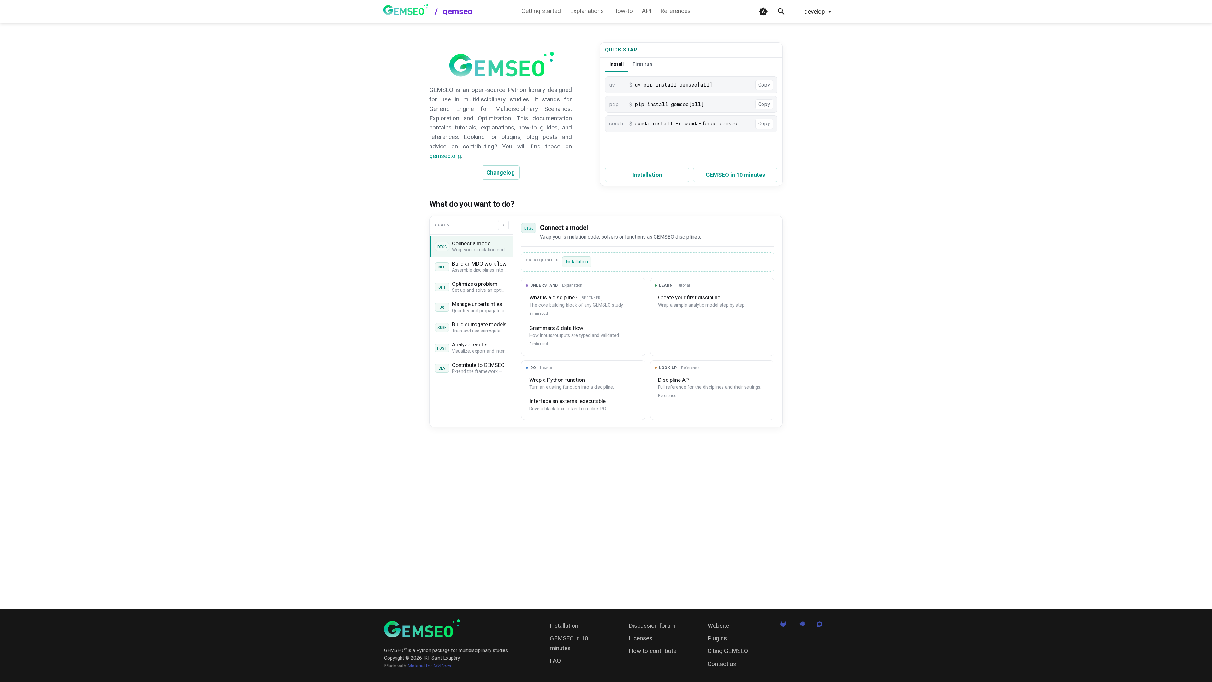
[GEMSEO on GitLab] (783, 626)
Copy (764, 84)
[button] (471, 246)
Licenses (640, 638)
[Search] (781, 11)
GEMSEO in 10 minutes (735, 174)
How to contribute (652, 651)
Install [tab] (616, 64)
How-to (623, 11)
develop (814, 11)
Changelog (500, 172)
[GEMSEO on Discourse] (819, 626)
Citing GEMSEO (728, 651)
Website (718, 625)
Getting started (541, 11)
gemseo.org (445, 155)
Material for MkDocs (429, 666)
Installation (647, 174)
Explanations (587, 11)
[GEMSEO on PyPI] (801, 626)
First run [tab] (642, 64)
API (646, 11)
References (675, 11)
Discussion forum (652, 625)
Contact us (722, 663)
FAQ (555, 660)
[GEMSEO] (422, 628)
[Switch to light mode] (763, 11)
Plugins (717, 638)
